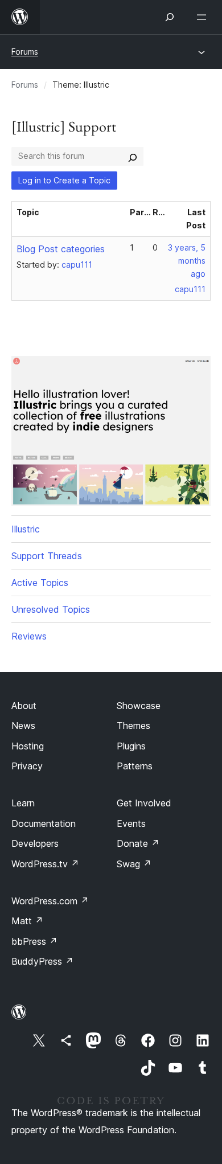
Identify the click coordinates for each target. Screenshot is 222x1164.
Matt (27, 921)
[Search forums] (132, 156)
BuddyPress (42, 961)
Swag (134, 864)
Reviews (29, 636)
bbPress (34, 941)
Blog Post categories (61, 249)
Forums (24, 51)
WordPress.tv (45, 864)
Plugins (131, 746)
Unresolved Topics (50, 609)
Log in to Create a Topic (64, 180)
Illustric (25, 529)
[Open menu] (204, 17)
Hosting (27, 746)
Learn (23, 803)
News (23, 725)
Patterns (135, 766)
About (23, 705)
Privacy (27, 766)
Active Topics (39, 582)
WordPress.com (50, 901)
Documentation (43, 823)
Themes (133, 725)
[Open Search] (170, 17)
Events (131, 823)
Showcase (139, 705)
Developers (35, 843)
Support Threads (46, 555)
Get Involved (144, 803)
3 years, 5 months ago (186, 260)
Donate (138, 843)
